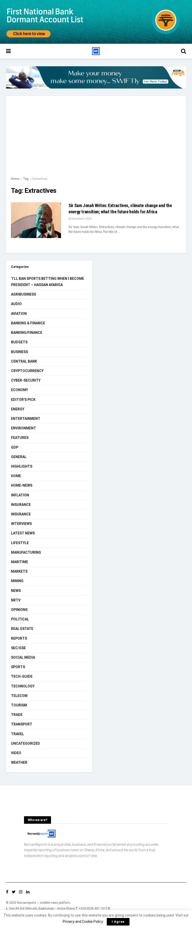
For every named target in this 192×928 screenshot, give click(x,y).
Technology (22, 686)
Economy (19, 390)
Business (19, 352)
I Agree (118, 921)
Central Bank (24, 361)
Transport (21, 724)
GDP (14, 447)
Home (15, 179)
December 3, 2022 (81, 218)
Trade (16, 715)
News (16, 591)
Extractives (40, 179)
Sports (18, 667)
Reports (19, 638)
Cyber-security (25, 380)
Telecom (19, 696)
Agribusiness (23, 294)
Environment (23, 428)
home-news (21, 485)
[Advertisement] (96, 139)
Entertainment (25, 419)
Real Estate (22, 629)
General (18, 457)
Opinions (19, 610)
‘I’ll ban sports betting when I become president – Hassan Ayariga (47, 282)
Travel (17, 734)
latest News (23, 533)
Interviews (21, 524)
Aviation (19, 314)
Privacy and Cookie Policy (83, 921)
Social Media (23, 657)
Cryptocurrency (27, 371)
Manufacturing (26, 552)
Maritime (19, 562)
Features (19, 438)
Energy (17, 409)
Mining (17, 581)
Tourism (19, 705)
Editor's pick (23, 400)
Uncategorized (25, 743)
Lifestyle (20, 543)
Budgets (19, 342)
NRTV (15, 600)
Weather (19, 762)
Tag (25, 179)
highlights (21, 466)
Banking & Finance (28, 323)
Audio (16, 304)
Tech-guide (21, 676)
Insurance (21, 505)
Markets (19, 571)
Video (16, 753)
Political (20, 619)
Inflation (20, 495)
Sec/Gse (18, 648)
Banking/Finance (26, 333)
